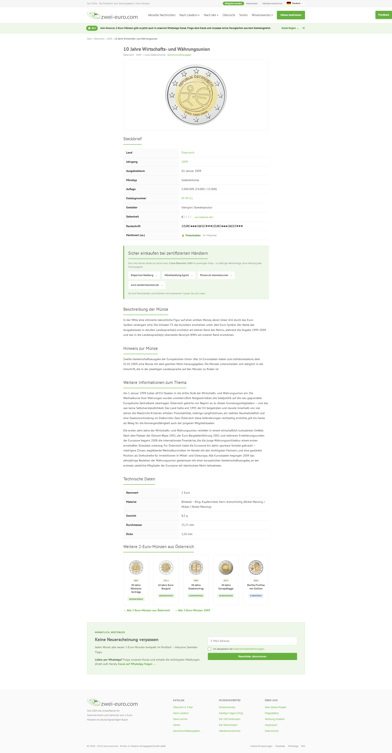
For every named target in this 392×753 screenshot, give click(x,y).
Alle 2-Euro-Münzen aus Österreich (148, 610)
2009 (109, 38)
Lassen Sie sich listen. (194, 293)
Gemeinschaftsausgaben (186, 731)
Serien (243, 15)
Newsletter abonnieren (252, 656)
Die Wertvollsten (228, 725)
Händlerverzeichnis (272, 3)
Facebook (280, 745)
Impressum (271, 725)
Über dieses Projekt (275, 707)
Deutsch (297, 3)
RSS (303, 745)
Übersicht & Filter (183, 707)
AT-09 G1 (187, 198)
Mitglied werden (233, 3)
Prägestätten (272, 713)
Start (89, 38)
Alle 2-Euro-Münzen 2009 (194, 610)
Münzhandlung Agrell (179, 275)
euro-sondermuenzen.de (147, 285)
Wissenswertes (261, 15)
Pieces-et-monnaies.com (216, 275)
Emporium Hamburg (144, 275)
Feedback (383, 15)
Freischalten (199, 235)
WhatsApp (293, 745)
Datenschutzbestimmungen (248, 649)
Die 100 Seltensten (229, 719)
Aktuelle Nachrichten (161, 15)
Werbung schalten (275, 719)
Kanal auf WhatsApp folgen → (137, 664)
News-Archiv (180, 719)
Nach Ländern (188, 15)
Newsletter (252, 3)
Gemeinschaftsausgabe (179, 54)
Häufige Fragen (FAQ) (231, 713)
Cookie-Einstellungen (261, 745)
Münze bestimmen (291, 15)
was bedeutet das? (204, 217)
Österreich (99, 38)
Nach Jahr (210, 15)
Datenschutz (272, 731)
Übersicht (229, 15)
